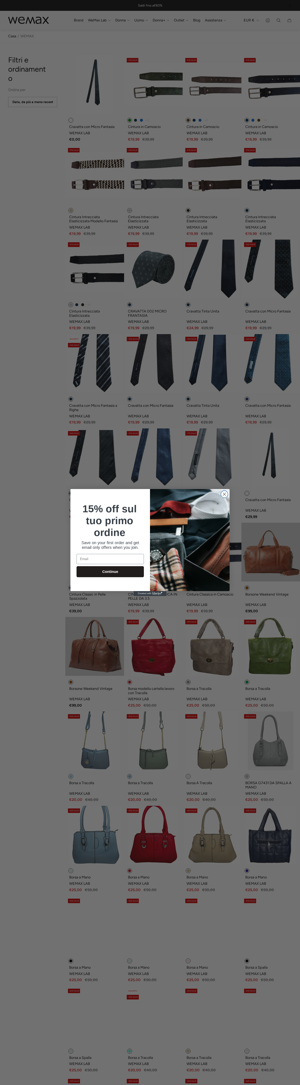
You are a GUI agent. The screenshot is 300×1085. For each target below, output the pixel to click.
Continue (110, 572)
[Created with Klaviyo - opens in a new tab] (150, 593)
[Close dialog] (224, 494)
